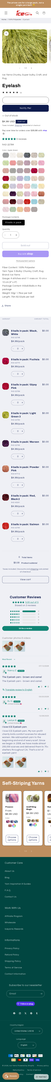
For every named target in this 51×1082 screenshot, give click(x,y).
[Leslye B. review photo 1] (8, 762)
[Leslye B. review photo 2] (21, 762)
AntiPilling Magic (31, 808)
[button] (6, 13)
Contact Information (15, 974)
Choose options (12, 838)
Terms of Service (13, 968)
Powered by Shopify (26, 1065)
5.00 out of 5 (32, 602)
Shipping (18, 125)
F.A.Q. (8, 890)
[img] (9, 666)
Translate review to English (18, 690)
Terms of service (34, 1070)
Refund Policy (12, 955)
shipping (34, 569)
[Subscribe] (41, 993)
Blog (7, 878)
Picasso (9, 807)
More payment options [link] (25, 261)
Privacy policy (43, 1065)
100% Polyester (14, 19)
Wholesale (10, 923)
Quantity (6, 229)
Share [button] (8, 306)
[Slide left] (19, 68)
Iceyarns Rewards (14, 929)
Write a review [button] (25, 628)
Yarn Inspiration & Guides (18, 884)
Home (4, 19)
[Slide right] (31, 68)
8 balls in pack (13, 222)
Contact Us (10, 897)
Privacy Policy (12, 948)
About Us (9, 871)
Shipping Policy (13, 961)
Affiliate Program (14, 916)
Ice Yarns (13, 1065)
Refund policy (18, 1070)
